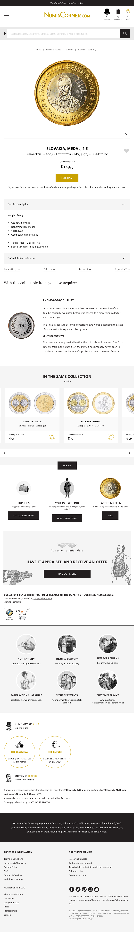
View (110, 515)
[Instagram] (90, 889)
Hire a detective (67, 518)
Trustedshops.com (43, 598)
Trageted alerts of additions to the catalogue (90, 867)
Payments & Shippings (15, 863)
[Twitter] (78, 889)
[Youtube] (97, 889)
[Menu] (28, 610)
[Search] (125, 33)
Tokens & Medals (53, 50)
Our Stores (9, 898)
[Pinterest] (84, 889)
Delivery (47, 269)
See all (67, 465)
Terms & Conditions (13, 859)
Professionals (10, 910)
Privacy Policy (10, 867)
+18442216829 (77, 2)
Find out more (67, 573)
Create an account (78, 875)
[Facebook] (72, 889)
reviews (17, 601)
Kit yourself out (23, 515)
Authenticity (10, 269)
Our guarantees (11, 902)
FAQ (6, 871)
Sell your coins (76, 871)
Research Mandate (78, 859)
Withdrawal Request (14, 879)
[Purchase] (52, 437)
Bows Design (87, 918)
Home (38, 50)
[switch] (22, 618)
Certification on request (80, 863)
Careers (7, 915)
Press (6, 906)
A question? (121, 269)
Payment (83, 269)
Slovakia (69, 50)
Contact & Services (13, 875)
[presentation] (10, 134)
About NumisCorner (14, 894)
